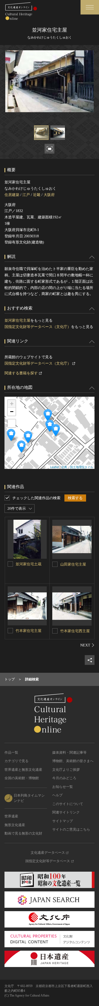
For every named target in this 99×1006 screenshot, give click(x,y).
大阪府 (49, 195)
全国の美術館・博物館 (21, 778)
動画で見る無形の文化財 (23, 833)
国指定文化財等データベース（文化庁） (37, 327)
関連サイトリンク (66, 812)
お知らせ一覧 (62, 787)
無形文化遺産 (14, 825)
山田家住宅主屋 (73, 564)
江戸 (26, 195)
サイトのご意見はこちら (71, 829)
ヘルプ (57, 795)
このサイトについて (67, 804)
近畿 (36, 195)
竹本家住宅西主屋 (75, 631)
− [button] (11, 411)
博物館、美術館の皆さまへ (72, 761)
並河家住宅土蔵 (28, 564)
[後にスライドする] (87, 645)
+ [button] (11, 403)
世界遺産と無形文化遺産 (23, 770)
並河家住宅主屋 (17, 320)
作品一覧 (11, 752)
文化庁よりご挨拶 (66, 770)
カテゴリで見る (16, 761)
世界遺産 (11, 816)
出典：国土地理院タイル (77, 467)
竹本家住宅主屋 (28, 631)
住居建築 (11, 195)
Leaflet (54, 467)
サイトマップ (62, 821)
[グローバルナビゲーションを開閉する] (90, 7)
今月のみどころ (64, 778)
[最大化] (12, 423)
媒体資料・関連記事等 (69, 752)
